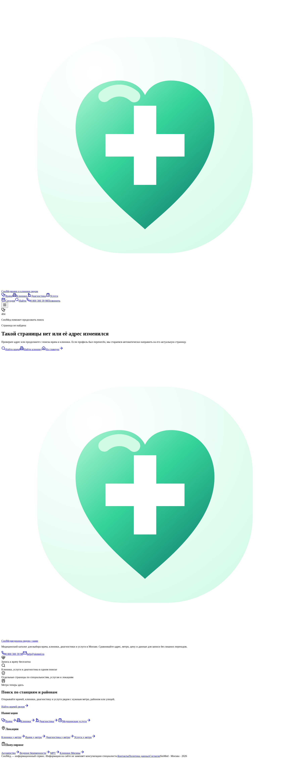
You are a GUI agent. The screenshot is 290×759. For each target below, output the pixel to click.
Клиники (21, 296)
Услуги (54, 296)
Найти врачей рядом (13, 706)
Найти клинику (33, 349)
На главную (52, 349)
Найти (22, 300)
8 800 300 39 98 (14, 654)
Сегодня (10, 300)
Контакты (123, 756)
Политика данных (139, 756)
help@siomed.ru (35, 654)
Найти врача (12, 349)
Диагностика (38, 296)
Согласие (155, 756)
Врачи (8, 296)
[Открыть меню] (4, 305)
